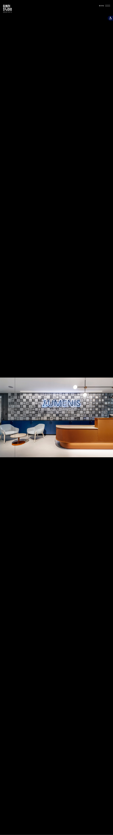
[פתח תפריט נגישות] (110, 18)
